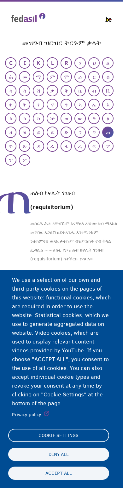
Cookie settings (58, 435)
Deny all (59, 454)
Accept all (58, 473)
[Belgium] (108, 19)
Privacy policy (26, 414)
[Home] (28, 18)
